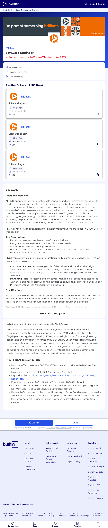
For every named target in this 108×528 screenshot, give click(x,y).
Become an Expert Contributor (51, 459)
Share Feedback (74, 456)
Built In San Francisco (93, 491)
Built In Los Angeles (93, 478)
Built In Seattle (95, 498)
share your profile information (58, 428)
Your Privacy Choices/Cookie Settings (79, 514)
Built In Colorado (96, 472)
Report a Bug (73, 461)
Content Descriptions (30, 468)
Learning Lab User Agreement (11, 514)
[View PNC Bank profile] (54, 26)
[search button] (85, 4)
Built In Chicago (96, 466)
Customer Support (72, 449)
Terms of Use (62, 514)
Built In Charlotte (92, 460)
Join (92, 4)
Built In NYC (94, 485)
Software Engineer (18, 103)
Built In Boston (95, 453)
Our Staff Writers (28, 460)
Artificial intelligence (39, 375)
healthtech (17, 378)
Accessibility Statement (27, 514)
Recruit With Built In (52, 449)
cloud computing (74, 375)
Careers (28, 453)
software (89, 375)
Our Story (29, 448)
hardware (57, 375)
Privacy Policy (52, 514)
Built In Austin (95, 448)
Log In (101, 4)
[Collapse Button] (98, 114)
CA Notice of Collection (97, 514)
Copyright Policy (42, 514)
